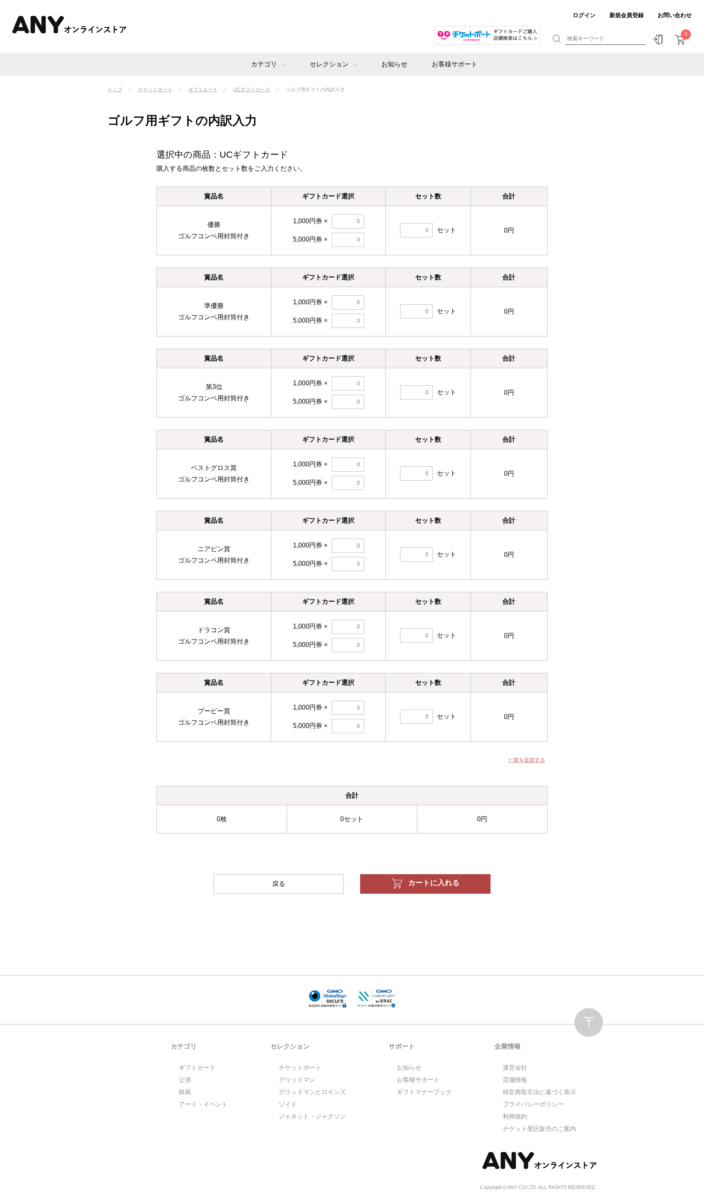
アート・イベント (203, 1104)
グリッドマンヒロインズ (312, 1091)
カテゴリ (264, 64)
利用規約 (515, 1116)
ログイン (584, 15)
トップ (115, 89)
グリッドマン (297, 1079)
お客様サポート (454, 64)
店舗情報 (515, 1079)
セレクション (329, 64)
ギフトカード (203, 89)
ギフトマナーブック (424, 1091)
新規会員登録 (626, 15)
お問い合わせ (675, 15)
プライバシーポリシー (533, 1104)
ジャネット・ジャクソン (312, 1116)
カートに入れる (434, 883)
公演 (185, 1079)
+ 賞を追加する (526, 760)
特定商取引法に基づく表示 (539, 1091)
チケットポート (155, 89)
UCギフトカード (251, 89)
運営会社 (515, 1067)
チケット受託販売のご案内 (539, 1128)
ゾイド (288, 1104)
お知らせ (394, 64)
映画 (185, 1091)
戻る (278, 883)
